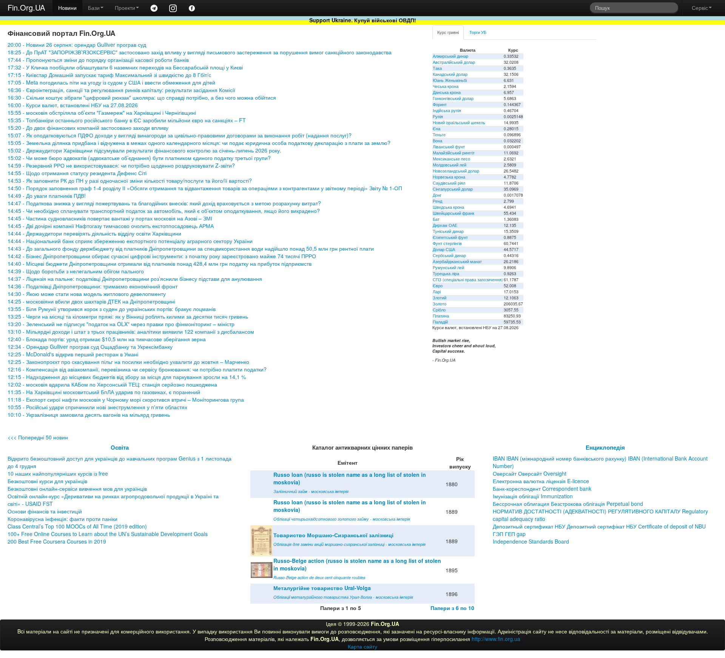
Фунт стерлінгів (447, 243)
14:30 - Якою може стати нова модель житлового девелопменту (87, 293)
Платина (441, 316)
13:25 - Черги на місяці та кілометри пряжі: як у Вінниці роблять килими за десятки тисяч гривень (128, 316)
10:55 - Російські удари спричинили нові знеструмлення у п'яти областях (97, 407)
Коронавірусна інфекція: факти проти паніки (62, 518)
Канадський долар (450, 74)
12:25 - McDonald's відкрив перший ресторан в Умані (73, 354)
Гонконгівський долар (453, 98)
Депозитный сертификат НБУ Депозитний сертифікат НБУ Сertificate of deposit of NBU (599, 526)
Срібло (439, 310)
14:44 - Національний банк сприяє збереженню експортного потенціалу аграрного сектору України (130, 241)
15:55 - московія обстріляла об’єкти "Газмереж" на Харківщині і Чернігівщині (102, 112)
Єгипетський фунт (450, 237)
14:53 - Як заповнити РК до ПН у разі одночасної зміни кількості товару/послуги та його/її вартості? (130, 180)
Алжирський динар (450, 56)
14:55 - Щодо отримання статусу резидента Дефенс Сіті (77, 173)
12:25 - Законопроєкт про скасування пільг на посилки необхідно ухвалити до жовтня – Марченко (128, 361)
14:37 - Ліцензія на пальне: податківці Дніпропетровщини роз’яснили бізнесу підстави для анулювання (135, 278)
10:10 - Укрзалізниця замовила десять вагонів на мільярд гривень (89, 414)
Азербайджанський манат (457, 261)
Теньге (439, 134)
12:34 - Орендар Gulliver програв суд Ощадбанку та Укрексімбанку (90, 346)
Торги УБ (477, 32)
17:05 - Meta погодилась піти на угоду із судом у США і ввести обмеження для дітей (111, 82)
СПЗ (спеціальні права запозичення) (468, 279)
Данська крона (447, 92)
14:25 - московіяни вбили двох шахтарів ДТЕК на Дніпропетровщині (91, 301)
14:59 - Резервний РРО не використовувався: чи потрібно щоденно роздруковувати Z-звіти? (121, 165)
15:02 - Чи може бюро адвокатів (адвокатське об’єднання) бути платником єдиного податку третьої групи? (139, 158)
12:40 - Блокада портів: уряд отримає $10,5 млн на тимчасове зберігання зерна (107, 339)
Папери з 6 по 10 (452, 608)
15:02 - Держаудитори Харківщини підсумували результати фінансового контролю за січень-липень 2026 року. (144, 150)
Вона (437, 140)
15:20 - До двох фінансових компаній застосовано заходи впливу (88, 127)
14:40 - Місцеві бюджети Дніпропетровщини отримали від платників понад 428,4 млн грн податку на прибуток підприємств (160, 263)
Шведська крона (448, 207)
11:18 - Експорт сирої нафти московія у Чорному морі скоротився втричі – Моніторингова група (126, 399)
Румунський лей (448, 267)
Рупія (438, 116)
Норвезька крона (449, 177)
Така (437, 68)
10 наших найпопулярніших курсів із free (58, 473)
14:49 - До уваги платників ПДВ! (47, 195)
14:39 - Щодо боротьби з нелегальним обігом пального (76, 271)
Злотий (439, 297)
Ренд (437, 201)
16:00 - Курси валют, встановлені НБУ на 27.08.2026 (73, 105)
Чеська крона (445, 86)
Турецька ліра (446, 273)
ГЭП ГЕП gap (509, 534)
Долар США (444, 249)
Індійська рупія (447, 110)
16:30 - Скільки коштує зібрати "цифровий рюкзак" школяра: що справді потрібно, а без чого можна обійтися (142, 97)
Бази (94, 7)
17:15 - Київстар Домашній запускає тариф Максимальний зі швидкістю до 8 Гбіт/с (109, 75)
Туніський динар (448, 231)
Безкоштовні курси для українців (47, 481)
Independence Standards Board (531, 541)
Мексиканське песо (451, 159)
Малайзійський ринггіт (454, 153)
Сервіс (700, 7)
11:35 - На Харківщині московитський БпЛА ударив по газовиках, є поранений (104, 392)
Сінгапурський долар (453, 189)
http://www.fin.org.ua (496, 639)
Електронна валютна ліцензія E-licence (541, 481)
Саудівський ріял (449, 183)
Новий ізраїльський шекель (459, 122)
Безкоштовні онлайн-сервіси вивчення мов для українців (77, 488)
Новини (67, 7)
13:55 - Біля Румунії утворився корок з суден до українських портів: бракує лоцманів (112, 309)
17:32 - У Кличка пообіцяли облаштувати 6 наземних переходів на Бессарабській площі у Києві (125, 67)
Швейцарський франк (453, 213)
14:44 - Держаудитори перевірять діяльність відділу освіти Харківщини (94, 233)
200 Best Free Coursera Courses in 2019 (57, 541)
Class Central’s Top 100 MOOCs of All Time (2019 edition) (77, 526)
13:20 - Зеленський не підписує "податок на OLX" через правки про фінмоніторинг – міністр (121, 324)
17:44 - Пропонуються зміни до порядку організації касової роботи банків (98, 59)
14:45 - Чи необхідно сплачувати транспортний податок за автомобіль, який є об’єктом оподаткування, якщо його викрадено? (164, 210)
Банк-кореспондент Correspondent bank (542, 488)
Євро (438, 285)
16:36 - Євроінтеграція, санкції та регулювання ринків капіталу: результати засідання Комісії (121, 90)
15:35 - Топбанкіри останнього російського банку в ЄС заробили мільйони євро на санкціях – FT (127, 120)
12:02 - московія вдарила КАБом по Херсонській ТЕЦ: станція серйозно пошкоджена (112, 384)
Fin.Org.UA (26, 7)
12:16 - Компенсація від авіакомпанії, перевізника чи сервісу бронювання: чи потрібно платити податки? (137, 369)
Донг (437, 195)
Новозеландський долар (456, 171)
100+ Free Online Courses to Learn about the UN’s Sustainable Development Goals (108, 534)
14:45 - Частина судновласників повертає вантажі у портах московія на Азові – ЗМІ (110, 218)
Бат (436, 219)
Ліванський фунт (449, 146)
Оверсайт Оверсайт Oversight (529, 473)
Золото (439, 304)
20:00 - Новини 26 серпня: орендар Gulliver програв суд (77, 44)
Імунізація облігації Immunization (533, 496)
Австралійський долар (454, 62)
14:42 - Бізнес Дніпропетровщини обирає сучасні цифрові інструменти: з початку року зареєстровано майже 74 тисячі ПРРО (162, 256)
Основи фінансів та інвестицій (45, 511)
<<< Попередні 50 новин (38, 437)
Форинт (440, 104)
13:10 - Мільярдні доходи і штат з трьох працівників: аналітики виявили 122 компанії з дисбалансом (131, 331)
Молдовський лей (449, 165)
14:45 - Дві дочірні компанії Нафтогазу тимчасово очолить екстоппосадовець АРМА (111, 226)
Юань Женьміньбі (450, 80)
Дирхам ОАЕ (445, 225)
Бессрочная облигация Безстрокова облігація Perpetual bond (568, 503)
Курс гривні (448, 32)
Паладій (440, 322)
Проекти (125, 7)
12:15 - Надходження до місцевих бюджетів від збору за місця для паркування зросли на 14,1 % (127, 377)
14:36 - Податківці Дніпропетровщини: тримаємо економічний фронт (92, 286)
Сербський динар (449, 255)
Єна (436, 128)
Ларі (437, 291)
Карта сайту (362, 646)
